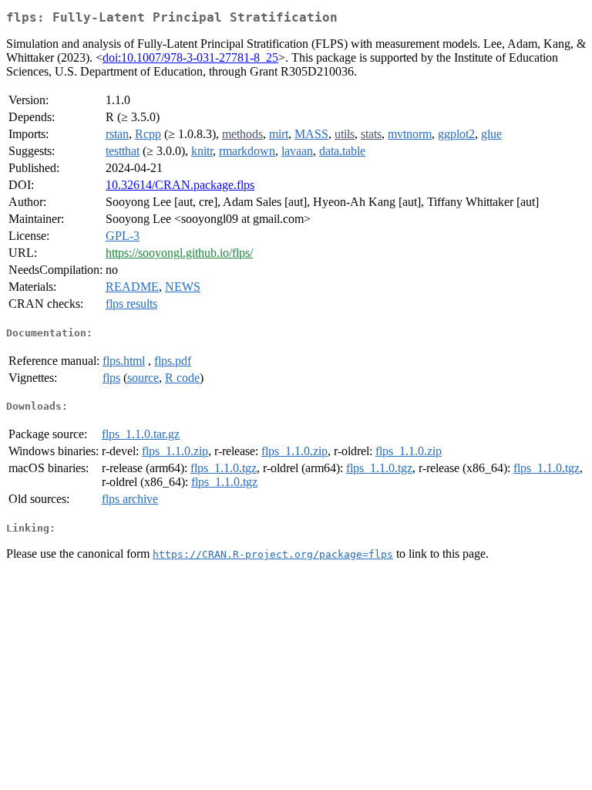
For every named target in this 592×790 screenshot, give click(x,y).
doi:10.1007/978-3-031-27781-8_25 (190, 57)
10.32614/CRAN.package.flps (180, 184)
